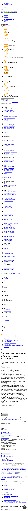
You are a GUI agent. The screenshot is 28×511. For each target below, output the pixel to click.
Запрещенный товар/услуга (9, 443)
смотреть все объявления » (15, 27)
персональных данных (13, 473)
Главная (6, 15)
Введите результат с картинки (8, 449)
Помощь (6, 5)
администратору (17, 482)
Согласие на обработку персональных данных (15, 502)
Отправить (4, 413)
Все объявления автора (6, 432)
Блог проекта (7, 490)
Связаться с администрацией (11, 496)
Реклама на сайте (8, 494)
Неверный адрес (6, 446)
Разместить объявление (9, 486)
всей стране (15, 102)
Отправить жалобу (5, 453)
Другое (4, 448)
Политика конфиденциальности (12, 501)
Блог (5, 7)
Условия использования (10, 500)
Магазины (6, 3)
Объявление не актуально (9, 445)
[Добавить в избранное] (1, 349)
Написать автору (6, 433)
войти (19, 419)
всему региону (16, 273)
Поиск (5, 1)
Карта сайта (7, 497)
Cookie (5, 498)
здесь (8, 509)
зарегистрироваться (10, 419)
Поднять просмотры (9, 4)
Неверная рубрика (7, 442)
